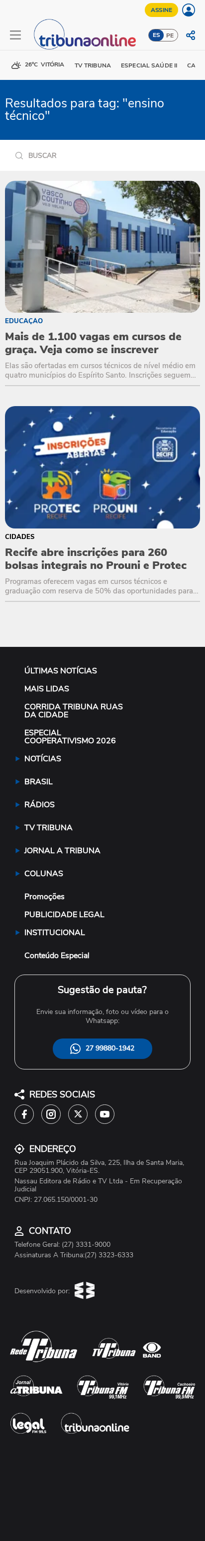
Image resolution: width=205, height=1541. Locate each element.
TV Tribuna (93, 65)
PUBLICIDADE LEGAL (64, 915)
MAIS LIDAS (46, 689)
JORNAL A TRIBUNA (62, 850)
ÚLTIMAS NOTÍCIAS (60, 671)
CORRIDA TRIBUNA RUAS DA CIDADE (73, 711)
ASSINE (161, 10)
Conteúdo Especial (57, 956)
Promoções (44, 897)
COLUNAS (43, 873)
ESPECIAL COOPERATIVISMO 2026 (70, 737)
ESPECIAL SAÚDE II (149, 65)
